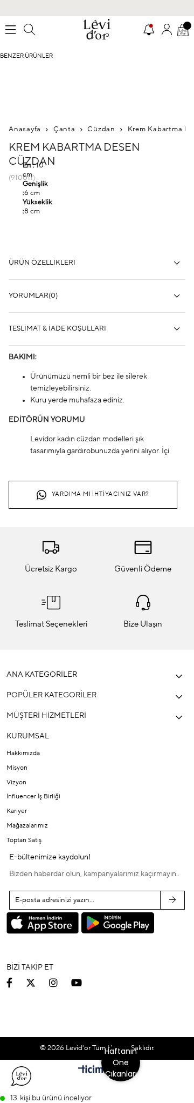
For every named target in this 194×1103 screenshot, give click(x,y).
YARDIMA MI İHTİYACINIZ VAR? (101, 494)
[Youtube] (83, 982)
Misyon (16, 768)
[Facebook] (16, 982)
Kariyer (16, 811)
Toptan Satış (23, 840)
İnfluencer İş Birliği (33, 796)
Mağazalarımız (27, 826)
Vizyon (16, 782)
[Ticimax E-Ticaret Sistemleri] (97, 1071)
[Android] (117, 923)
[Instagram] (60, 982)
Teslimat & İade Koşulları (57, 328)
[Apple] (42, 924)
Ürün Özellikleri (42, 262)
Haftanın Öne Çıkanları (121, 1062)
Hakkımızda (23, 753)
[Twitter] (37, 982)
